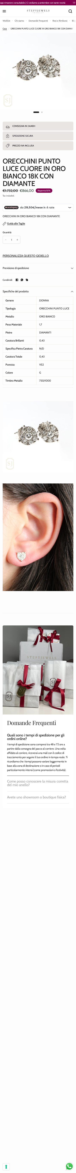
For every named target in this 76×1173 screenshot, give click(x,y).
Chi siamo (19, 20)
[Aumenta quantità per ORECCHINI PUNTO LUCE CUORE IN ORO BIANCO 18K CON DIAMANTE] (17, 240)
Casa (5, 28)
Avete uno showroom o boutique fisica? (36, 797)
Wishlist (6, 20)
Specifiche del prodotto (16, 291)
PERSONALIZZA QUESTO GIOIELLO (26, 256)
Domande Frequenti (38, 20)
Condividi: (8, 280)
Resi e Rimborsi (59, 20)
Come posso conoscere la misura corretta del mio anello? (37, 783)
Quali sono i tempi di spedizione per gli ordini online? (35, 736)
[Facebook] (17, 280)
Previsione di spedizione (16, 268)
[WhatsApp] (22, 280)
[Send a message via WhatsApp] (69, 1166)
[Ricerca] (70, 11)
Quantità (7, 232)
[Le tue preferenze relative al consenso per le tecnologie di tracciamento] (6, 1166)
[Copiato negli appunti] (27, 280)
